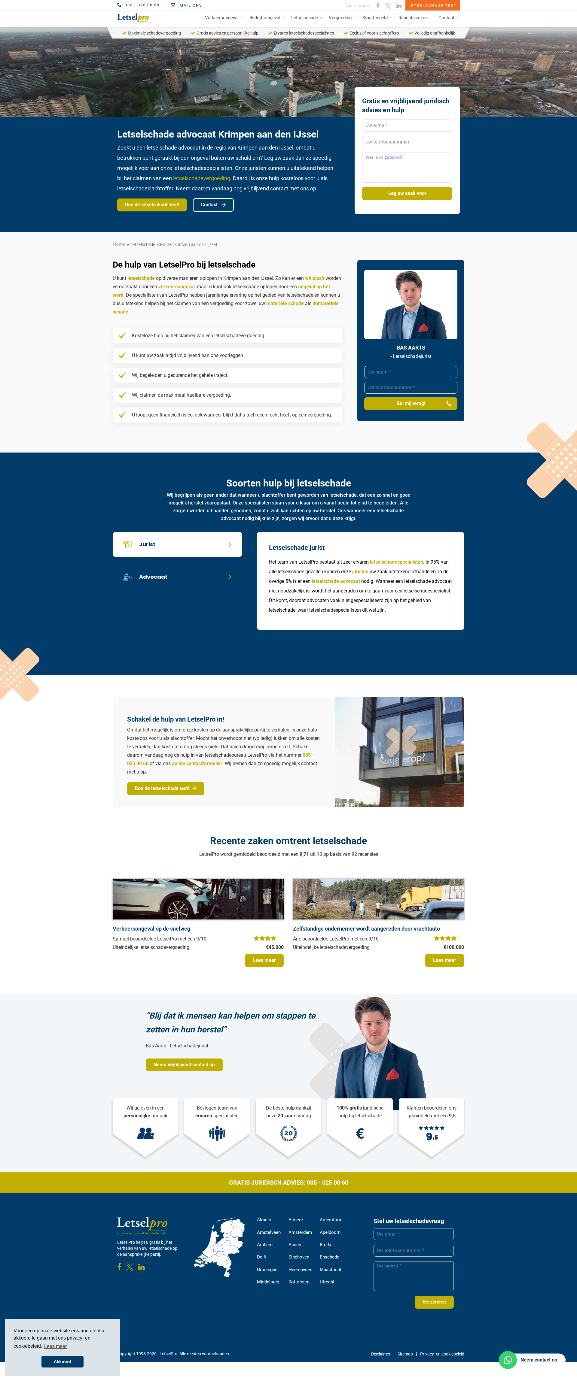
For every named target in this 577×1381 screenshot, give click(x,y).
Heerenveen (300, 1269)
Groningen (267, 1269)
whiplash (314, 278)
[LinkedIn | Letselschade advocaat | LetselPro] (399, 5)
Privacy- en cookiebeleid (442, 1354)
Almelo (264, 1219)
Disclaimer (380, 1354)
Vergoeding (340, 17)
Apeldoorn (330, 1232)
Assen (294, 1244)
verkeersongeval (176, 286)
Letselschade (304, 17)
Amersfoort (331, 1219)
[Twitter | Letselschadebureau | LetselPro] (388, 5)
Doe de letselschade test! (152, 204)
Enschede (329, 1257)
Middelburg (268, 1282)
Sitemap (405, 1354)
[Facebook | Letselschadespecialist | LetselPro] (378, 5)
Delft (262, 1257)
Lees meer (264, 960)
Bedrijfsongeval (264, 17)
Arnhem (265, 1244)
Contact (446, 17)
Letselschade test (432, 5)
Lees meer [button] (55, 1346)
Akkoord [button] (62, 1361)
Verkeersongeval (222, 17)
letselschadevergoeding (201, 178)
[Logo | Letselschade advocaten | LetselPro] (132, 18)
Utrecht (327, 1282)
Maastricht (330, 1269)
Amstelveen (269, 1232)
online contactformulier (197, 763)
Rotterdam (299, 1282)
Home (119, 244)
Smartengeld (375, 17)
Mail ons (190, 5)
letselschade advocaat (336, 581)
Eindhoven (298, 1257)
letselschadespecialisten (396, 562)
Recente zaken (413, 17)
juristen (360, 571)
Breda (325, 1244)
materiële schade (285, 303)
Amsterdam (300, 1232)
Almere (295, 1219)
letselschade (141, 278)
